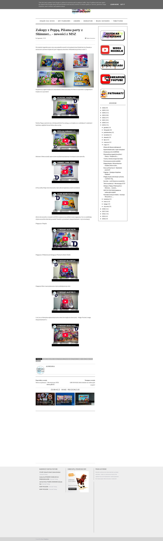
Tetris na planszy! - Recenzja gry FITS (114, 183)
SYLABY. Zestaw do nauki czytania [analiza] (49, 472)
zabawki (38, 361)
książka (44, 359)
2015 (103, 216)
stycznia (106, 206)
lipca (105, 140)
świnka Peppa (89, 359)
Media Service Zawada (52, 359)
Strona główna (50, 384)
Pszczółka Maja (68, 359)
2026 (103, 108)
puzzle (74, 359)
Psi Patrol (60, 359)
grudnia (106, 127)
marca (106, 201)
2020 (103, 122)
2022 (103, 117)
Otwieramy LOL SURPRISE (111, 152)
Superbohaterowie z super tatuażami (114, 149)
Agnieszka (39, 38)
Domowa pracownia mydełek (112, 161)
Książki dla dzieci (47, 21)
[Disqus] (65, 437)
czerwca (106, 142)
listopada (106, 130)
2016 (103, 214)
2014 (103, 218)
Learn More (114, 4)
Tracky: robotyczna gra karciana (113, 158)
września (106, 135)
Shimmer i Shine (81, 359)
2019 (103, 125)
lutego (106, 204)
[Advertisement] (108, 507)
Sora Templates (45, 539)
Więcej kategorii (103, 21)
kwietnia (106, 199)
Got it (122, 4)
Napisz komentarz (91, 38)
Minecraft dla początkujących (112, 147)
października (107, 132)
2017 (103, 211)
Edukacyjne (88, 21)
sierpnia (106, 137)
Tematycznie (118, 21)
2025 (103, 110)
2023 (103, 115)
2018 (103, 209)
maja (105, 144)
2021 (103, 120)
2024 (103, 112)
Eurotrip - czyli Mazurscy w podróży (114, 181)
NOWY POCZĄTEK (43, 486)
